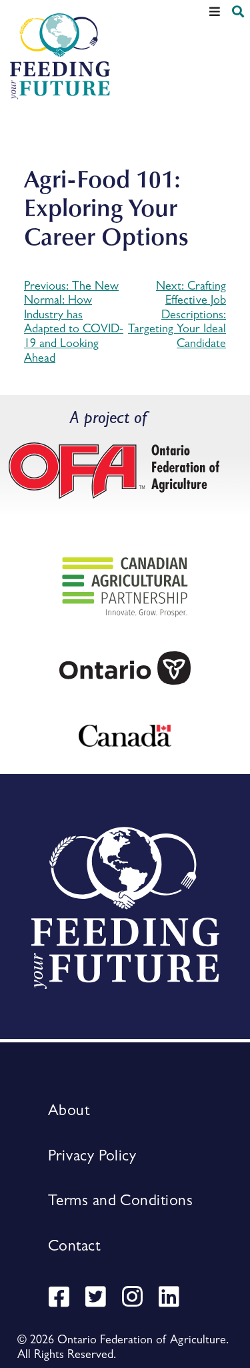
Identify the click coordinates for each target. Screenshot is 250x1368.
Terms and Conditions (120, 1200)
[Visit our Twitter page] (98, 1299)
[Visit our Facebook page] (62, 1299)
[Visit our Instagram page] (135, 1299)
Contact (74, 1245)
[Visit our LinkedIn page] (172, 1299)
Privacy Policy (92, 1155)
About (68, 1109)
